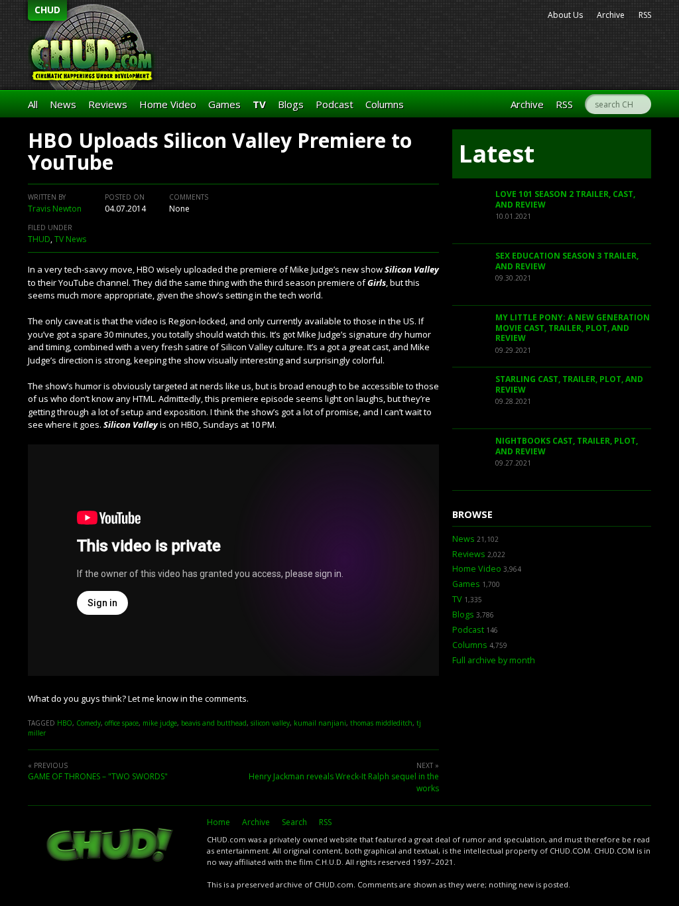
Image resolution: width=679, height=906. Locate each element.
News (63, 104)
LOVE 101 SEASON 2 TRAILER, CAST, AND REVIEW (565, 199)
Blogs (291, 104)
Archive (611, 15)
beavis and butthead (214, 723)
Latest (496, 153)
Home (218, 822)
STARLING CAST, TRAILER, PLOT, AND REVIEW (569, 384)
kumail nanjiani (320, 723)
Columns (384, 104)
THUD (39, 239)
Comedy (88, 723)
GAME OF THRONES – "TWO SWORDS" (98, 776)
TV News (70, 239)
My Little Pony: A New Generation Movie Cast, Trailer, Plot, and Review (572, 328)
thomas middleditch (381, 723)
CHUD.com (111, 846)
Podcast (334, 104)
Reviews (107, 104)
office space (122, 723)
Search (294, 822)
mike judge (160, 723)
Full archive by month (493, 660)
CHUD (47, 9)
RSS (645, 15)
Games (224, 104)
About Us (565, 15)
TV (259, 104)
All (33, 104)
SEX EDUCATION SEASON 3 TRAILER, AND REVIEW (567, 261)
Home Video (167, 104)
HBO (64, 723)
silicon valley (270, 723)
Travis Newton (55, 208)
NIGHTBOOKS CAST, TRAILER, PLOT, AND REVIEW (566, 446)
